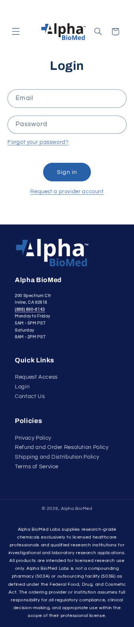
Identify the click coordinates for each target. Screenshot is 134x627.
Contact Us (30, 396)
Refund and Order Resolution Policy (61, 447)
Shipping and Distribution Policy (57, 457)
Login (22, 387)
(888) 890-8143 (30, 309)
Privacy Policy (33, 438)
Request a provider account (66, 191)
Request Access (36, 377)
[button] (15, 31)
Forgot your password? (37, 142)
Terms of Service (36, 466)
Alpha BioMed (76, 509)
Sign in (67, 172)
